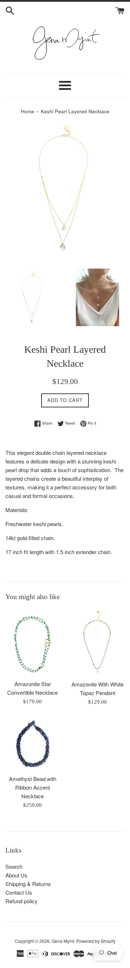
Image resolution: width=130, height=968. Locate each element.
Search (13, 866)
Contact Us (18, 892)
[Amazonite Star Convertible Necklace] (32, 642)
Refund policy (21, 901)
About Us (16, 875)
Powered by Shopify (96, 941)
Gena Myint (63, 941)
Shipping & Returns (28, 883)
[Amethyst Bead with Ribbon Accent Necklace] (32, 744)
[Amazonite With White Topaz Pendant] (97, 642)
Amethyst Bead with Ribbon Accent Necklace (32, 787)
